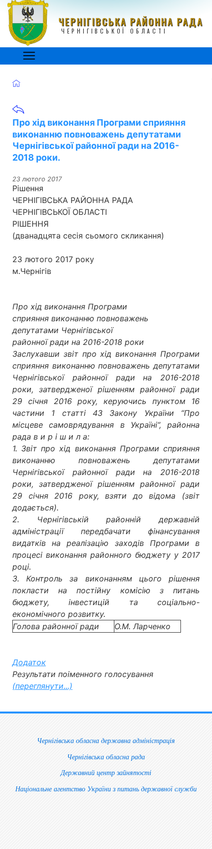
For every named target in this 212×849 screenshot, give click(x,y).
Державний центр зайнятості (106, 773)
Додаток (29, 662)
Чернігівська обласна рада (106, 757)
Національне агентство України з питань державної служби (106, 789)
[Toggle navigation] (29, 56)
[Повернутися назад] (18, 112)
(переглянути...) (42, 686)
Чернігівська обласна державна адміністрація (106, 741)
